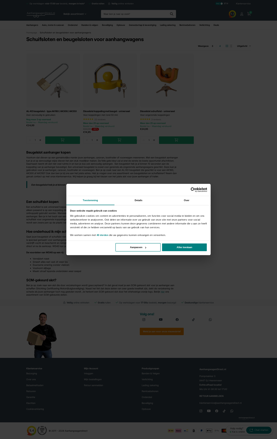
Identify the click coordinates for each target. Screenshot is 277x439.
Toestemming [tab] (90, 200)
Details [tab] (139, 200)
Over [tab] (186, 200)
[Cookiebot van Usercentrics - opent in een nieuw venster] (193, 189)
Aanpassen (136, 247)
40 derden (103, 235)
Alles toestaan (184, 247)
